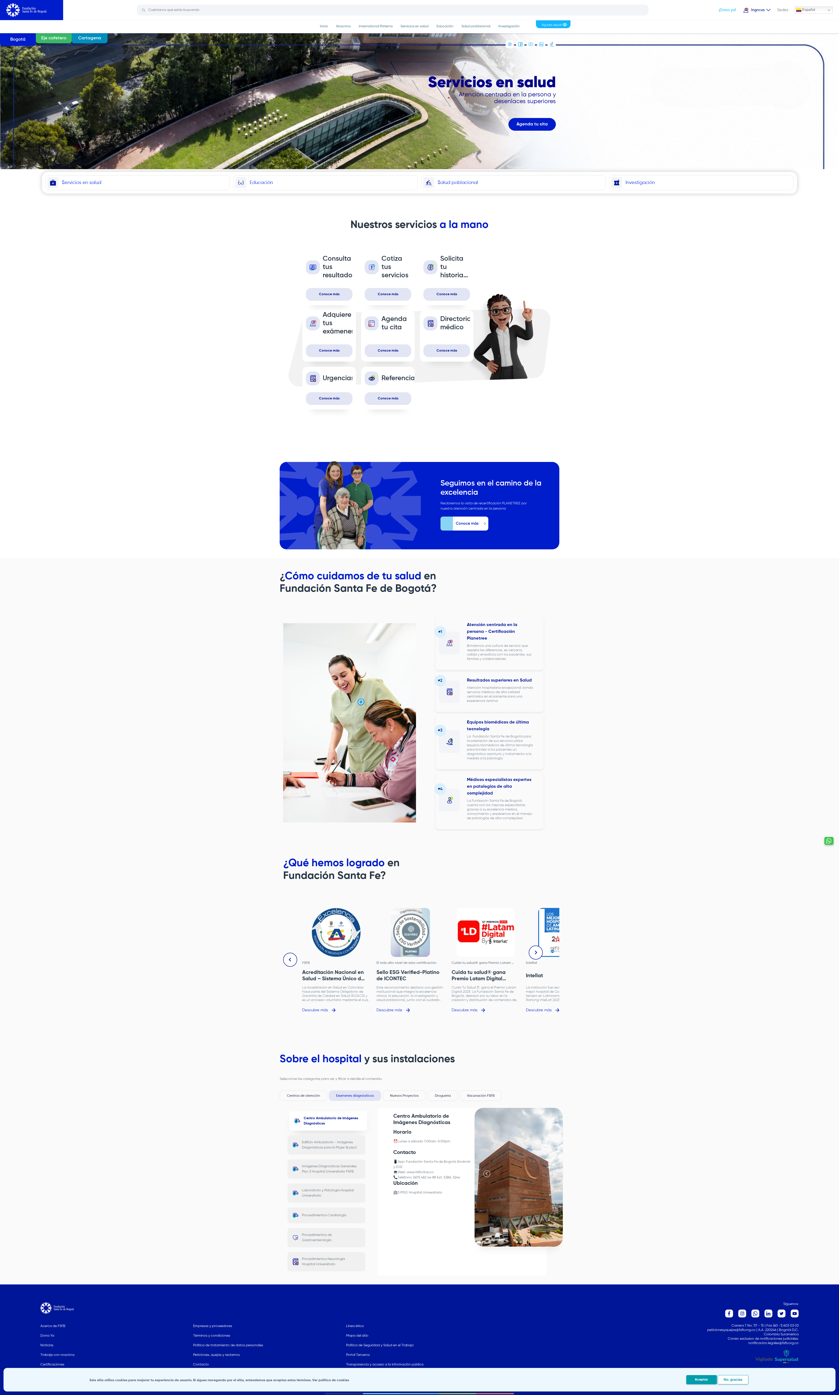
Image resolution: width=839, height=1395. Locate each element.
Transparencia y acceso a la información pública (384, 1364)
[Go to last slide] (290, 960)
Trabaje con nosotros (57, 1355)
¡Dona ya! (727, 10)
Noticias (46, 1345)
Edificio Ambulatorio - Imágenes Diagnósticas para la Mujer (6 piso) (329, 1145)
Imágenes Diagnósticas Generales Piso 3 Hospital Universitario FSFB (329, 1169)
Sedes (782, 10)
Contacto (201, 1364)
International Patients (376, 26)
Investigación (509, 26)
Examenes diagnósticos (355, 1096)
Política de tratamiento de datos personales (228, 1345)
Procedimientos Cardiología (324, 1215)
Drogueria (443, 1096)
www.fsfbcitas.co (420, 1172)
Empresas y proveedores (212, 1326)
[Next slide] (536, 952)
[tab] (516, 1242)
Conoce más (329, 294)
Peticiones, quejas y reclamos (216, 1355)
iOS (398, 1167)
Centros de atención (303, 1096)
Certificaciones (52, 1364)
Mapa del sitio (357, 1336)
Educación (445, 26)
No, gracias (733, 1379)
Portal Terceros (358, 1355)
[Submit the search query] (143, 10)
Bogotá (18, 39)
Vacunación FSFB (481, 1096)
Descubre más (315, 1010)
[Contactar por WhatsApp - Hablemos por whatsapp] (829, 841)
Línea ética (355, 1326)
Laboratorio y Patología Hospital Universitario (328, 1193)
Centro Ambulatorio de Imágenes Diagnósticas (331, 1121)
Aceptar (701, 1379)
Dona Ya (47, 1336)
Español (808, 10)
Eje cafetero (53, 38)
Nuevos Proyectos (404, 1096)
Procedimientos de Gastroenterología (317, 1237)
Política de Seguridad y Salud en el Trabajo (380, 1345)
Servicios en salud (414, 26)
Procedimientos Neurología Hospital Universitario (323, 1261)
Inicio (324, 26)
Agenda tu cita (532, 124)
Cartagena (89, 38)
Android (464, 1162)
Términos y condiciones (211, 1336)
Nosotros (343, 26)
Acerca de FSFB (52, 1326)
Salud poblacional (475, 26)
